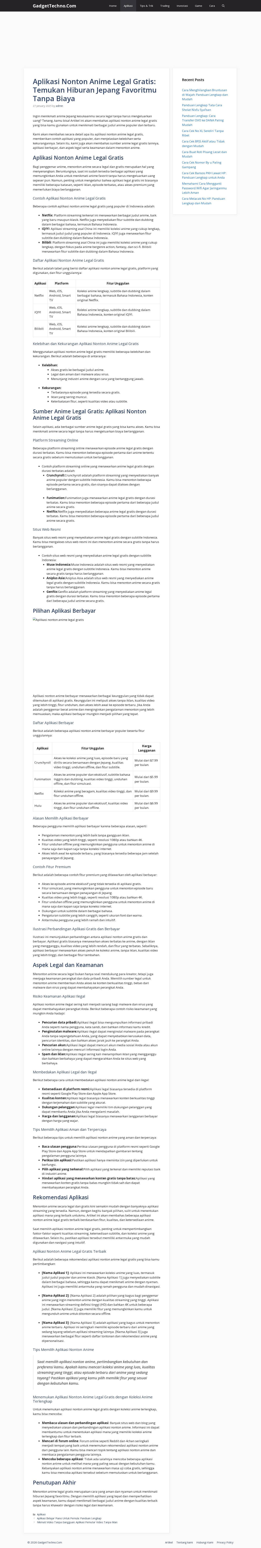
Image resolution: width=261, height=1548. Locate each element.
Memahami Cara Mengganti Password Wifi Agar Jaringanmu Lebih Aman (204, 188)
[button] (223, 6)
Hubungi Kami (204, 1542)
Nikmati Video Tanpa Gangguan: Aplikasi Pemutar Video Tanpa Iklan (77, 1522)
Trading (165, 5)
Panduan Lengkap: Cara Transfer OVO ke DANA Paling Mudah (203, 120)
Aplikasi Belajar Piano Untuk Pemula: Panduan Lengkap (69, 1518)
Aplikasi (128, 5)
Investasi (182, 5)
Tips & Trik (146, 5)
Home (113, 5)
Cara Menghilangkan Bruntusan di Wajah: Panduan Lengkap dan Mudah (205, 94)
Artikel (169, 1542)
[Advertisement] (130, 38)
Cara (212, 5)
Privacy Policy (225, 1542)
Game (198, 5)
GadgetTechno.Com (54, 6)
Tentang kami (184, 1542)
